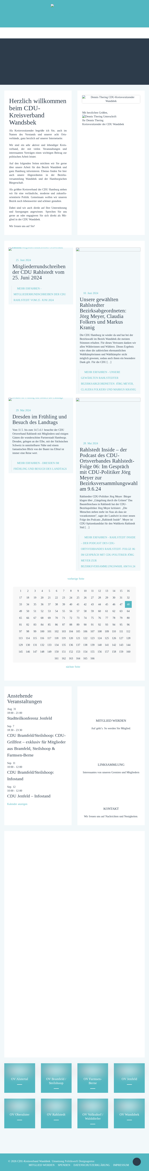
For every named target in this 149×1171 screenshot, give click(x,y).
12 (99, 590)
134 (57, 645)
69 (49, 617)
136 (71, 645)
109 (107, 631)
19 (35, 597)
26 (85, 597)
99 (35, 631)
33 (20, 604)
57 (78, 611)
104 (71, 631)
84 (42, 624)
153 (78, 651)
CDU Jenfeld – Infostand (28, 796)
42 (85, 604)
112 (128, 631)
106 (85, 631)
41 (78, 604)
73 (78, 617)
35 (35, 604)
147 (35, 651)
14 (114, 590)
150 (57, 651)
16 (128, 590)
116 (42, 638)
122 (85, 638)
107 (92, 631)
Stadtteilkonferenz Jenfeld (29, 718)
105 (78, 631)
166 (92, 658)
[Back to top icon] (137, 1162)
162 (64, 658)
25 (78, 597)
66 (27, 617)
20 (42, 597)
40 (70, 604)
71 (63, 617)
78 (114, 617)
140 (100, 645)
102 (57, 631)
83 (35, 624)
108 (100, 631)
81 (20, 624)
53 (49, 611)
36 (42, 604)
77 (106, 617)
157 (107, 651)
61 (106, 611)
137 (78, 645)
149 (49, 651)
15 (121, 590)
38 (56, 604)
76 (99, 617)
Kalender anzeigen (17, 804)
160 (128, 651)
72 (70, 617)
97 (20, 631)
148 (42, 651)
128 (128, 638)
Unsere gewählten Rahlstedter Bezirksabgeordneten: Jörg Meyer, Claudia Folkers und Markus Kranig (103, 313)
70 (56, 617)
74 (85, 617)
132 (42, 645)
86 (56, 624)
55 (63, 611)
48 (128, 604)
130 (28, 645)
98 (27, 631)
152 (71, 651)
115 (35, 638)
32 (128, 597)
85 (49, 624)
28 (99, 597)
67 (35, 617)
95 (121, 624)
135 (64, 645)
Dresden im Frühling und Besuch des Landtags (39, 419)
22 (56, 597)
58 (85, 611)
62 (114, 611)
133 (49, 645)
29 (106, 597)
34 (27, 604)
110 (114, 631)
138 (85, 645)
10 (85, 590)
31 (121, 597)
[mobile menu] (3, 33)
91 (92, 624)
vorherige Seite (76, 578)
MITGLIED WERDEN (42, 1165)
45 (106, 604)
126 (114, 638)
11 (92, 590)
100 (42, 631)
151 (64, 651)
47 (121, 604)
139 (92, 645)
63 (121, 611)
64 (128, 611)
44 (99, 604)
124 (100, 638)
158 (114, 651)
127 (121, 638)
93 (106, 624)
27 (92, 597)
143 (121, 645)
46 (114, 604)
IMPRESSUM (121, 1165)
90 (85, 624)
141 (107, 645)
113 (21, 638)
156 (100, 651)
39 (63, 604)
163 (71, 658)
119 (64, 638)
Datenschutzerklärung (35, 1037)
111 (121, 631)
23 (63, 597)
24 (70, 597)
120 (71, 638)
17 (20, 597)
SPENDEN (64, 1165)
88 (70, 624)
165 (85, 658)
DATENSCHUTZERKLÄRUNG (92, 1165)
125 (107, 638)
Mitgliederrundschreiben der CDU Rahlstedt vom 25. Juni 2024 (39, 272)
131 (35, 645)
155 (92, 651)
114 (28, 638)
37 (49, 604)
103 (64, 631)
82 (27, 624)
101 (49, 631)
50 (27, 611)
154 (85, 651)
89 (78, 624)
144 (128, 645)
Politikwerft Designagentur (79, 1161)
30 (114, 597)
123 (92, 638)
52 (42, 611)
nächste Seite (73, 666)
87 (63, 624)
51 (35, 611)
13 (106, 590)
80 (128, 617)
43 (92, 604)
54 (56, 611)
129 (21, 645)
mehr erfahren (40, 294)
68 (42, 617)
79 (121, 617)
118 (56, 638)
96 (128, 624)
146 (28, 651)
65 (20, 617)
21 (49, 597)
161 (57, 658)
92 (99, 624)
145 (21, 651)
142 (114, 645)
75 (92, 617)
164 (78, 658)
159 (121, 651)
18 (27, 597)
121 (78, 638)
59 (92, 611)
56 (70, 611)
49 (20, 611)
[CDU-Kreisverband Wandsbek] (74, 13)
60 (99, 611)
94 (114, 624)
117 (49, 638)
